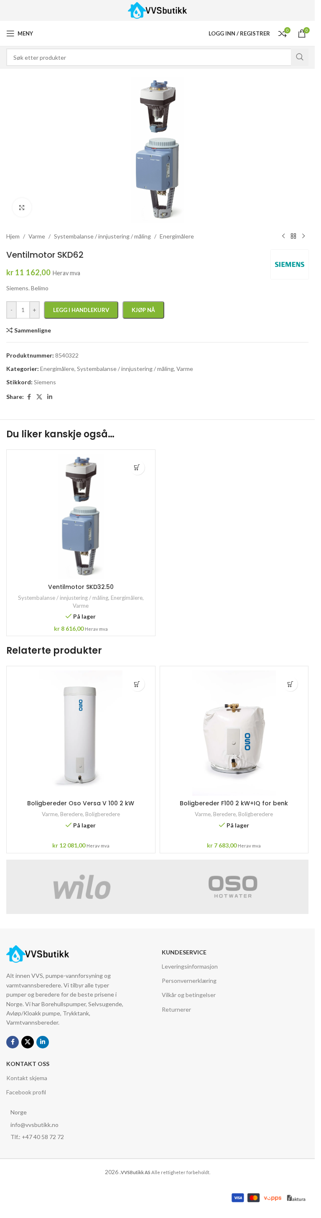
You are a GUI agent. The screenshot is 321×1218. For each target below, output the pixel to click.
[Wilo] (82, 887)
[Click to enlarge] (22, 207)
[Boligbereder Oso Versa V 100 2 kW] (81, 733)
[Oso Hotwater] (233, 887)
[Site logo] (157, 9)
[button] (137, 467)
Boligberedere (102, 814)
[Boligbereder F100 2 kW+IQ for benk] (234, 733)
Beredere (71, 814)
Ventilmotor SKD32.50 (81, 587)
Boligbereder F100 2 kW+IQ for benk (234, 803)
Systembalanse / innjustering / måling (63, 597)
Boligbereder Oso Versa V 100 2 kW (80, 803)
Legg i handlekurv (81, 310)
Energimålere (127, 597)
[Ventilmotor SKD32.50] (81, 516)
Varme (81, 605)
